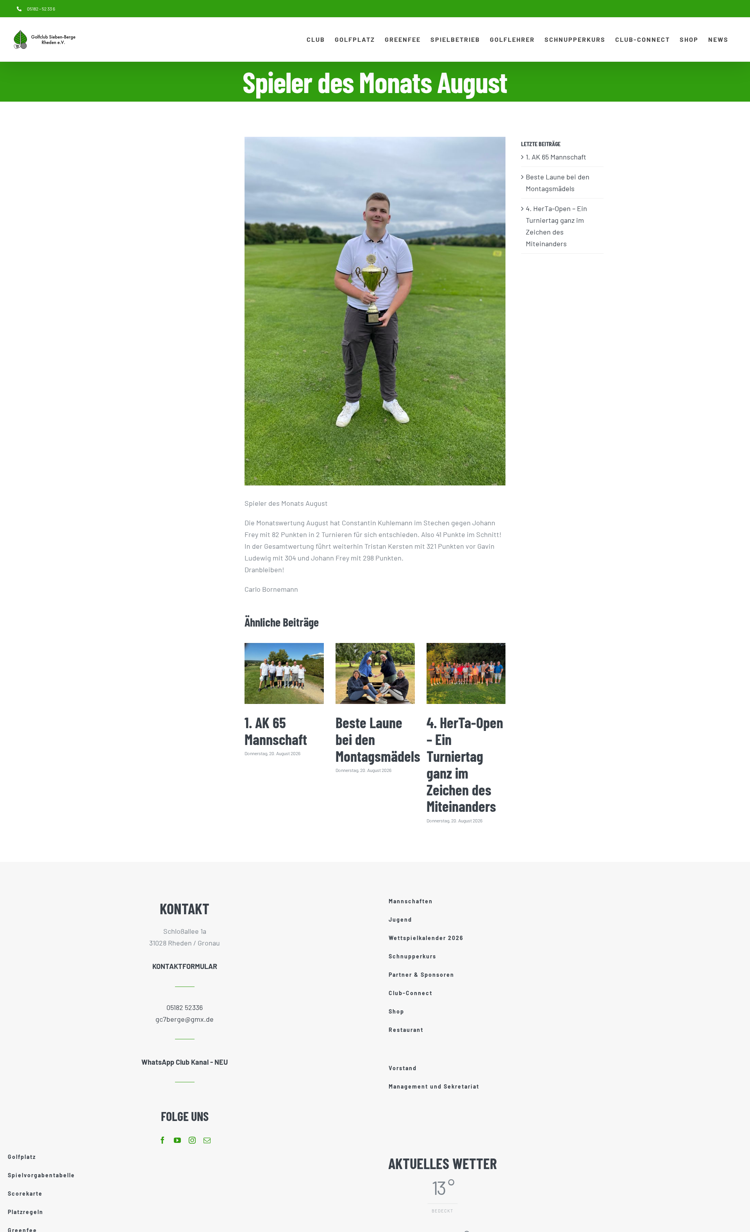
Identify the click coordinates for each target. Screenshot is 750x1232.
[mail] (207, 1140)
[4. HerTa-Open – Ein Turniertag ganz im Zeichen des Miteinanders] (466, 673)
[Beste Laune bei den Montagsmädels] (375, 673)
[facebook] (162, 1140)
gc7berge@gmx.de (184, 1019)
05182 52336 (184, 1007)
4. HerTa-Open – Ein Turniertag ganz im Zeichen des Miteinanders (465, 764)
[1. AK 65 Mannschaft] (284, 673)
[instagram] (192, 1140)
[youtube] (177, 1140)
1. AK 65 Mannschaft (276, 730)
